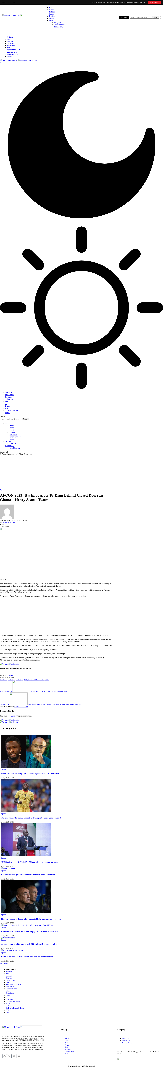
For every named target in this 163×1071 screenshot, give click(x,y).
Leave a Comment (21, 707)
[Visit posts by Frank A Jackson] (7, 518)
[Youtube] (19, 1056)
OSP (7, 1010)
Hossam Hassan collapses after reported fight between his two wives (31, 919)
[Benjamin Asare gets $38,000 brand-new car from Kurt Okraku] (8, 868)
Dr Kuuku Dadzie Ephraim (15, 1008)
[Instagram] (14, 1056)
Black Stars (10, 993)
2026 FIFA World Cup (14, 50)
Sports (2, 489)
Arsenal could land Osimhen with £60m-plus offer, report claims (29, 944)
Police (8, 995)
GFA (7, 1012)
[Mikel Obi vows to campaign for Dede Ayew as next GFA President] (26, 767)
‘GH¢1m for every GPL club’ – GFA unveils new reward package (29, 862)
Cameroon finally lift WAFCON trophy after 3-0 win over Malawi (30, 931)
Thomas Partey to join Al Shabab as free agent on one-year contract (31, 818)
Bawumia (10, 41)
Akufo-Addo (11, 45)
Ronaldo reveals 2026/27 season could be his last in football (27, 957)
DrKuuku (9, 1006)
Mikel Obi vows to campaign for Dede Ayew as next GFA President (30, 773)
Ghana (9, 56)
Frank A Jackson (9, 522)
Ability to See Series (13, 1002)
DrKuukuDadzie (12, 54)
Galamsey (10, 43)
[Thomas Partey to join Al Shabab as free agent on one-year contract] (26, 811)
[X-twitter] (9, 1056)
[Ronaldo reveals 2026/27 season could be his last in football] (13, 950)
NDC (8, 48)
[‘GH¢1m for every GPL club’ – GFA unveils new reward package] (26, 856)
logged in (13, 716)
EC (7, 997)
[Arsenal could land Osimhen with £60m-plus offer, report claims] (8, 938)
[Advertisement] (71, 471)
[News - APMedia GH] (18, 60)
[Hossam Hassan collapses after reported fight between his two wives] (26, 913)
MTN (8, 1004)
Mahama (10, 37)
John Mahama (12, 52)
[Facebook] (4, 1056)
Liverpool (9, 999)
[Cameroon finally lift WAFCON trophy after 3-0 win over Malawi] (27, 925)
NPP (8, 39)
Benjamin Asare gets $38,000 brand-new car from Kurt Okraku (29, 875)
